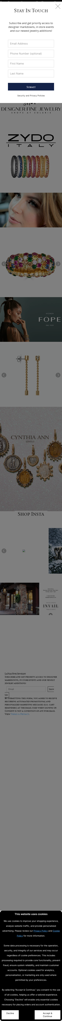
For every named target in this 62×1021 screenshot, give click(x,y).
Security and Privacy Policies (31, 95)
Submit (31, 87)
